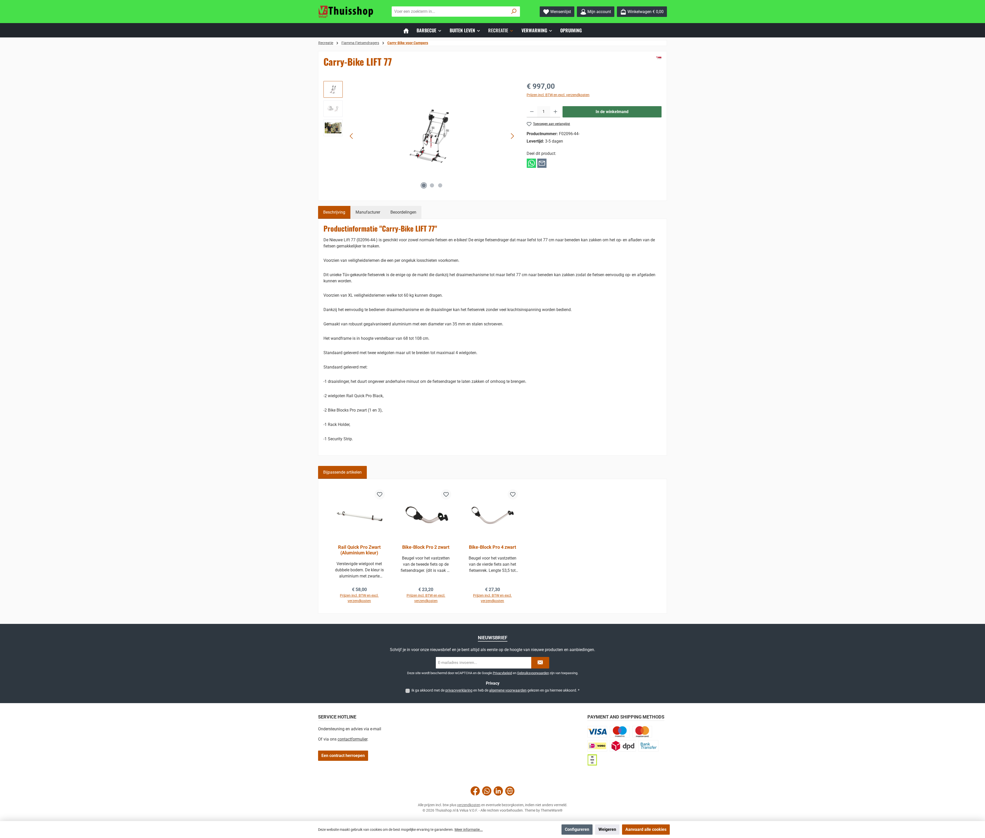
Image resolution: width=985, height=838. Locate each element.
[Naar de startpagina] (346, 11)
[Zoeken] (514, 11)
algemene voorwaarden (508, 690)
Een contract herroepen (343, 755)
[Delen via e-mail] (542, 163)
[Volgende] (512, 136)
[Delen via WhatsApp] (531, 163)
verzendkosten (468, 805)
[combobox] (450, 11)
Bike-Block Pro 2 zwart (425, 547)
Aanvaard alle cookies (645, 829)
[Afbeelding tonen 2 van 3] (432, 185)
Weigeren (607, 829)
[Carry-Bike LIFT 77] (432, 136)
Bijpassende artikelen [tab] (342, 472)
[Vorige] (352, 136)
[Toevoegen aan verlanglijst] (380, 494)
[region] (419, 136)
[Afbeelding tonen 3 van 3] (440, 185)
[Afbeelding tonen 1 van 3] (424, 185)
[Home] (406, 30)
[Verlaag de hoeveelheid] (532, 111)
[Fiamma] (659, 57)
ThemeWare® (552, 810)
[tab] (334, 212)
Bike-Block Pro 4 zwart (492, 547)
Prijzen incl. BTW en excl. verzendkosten (558, 95)
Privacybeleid (502, 673)
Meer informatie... (469, 829)
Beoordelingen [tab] (403, 212)
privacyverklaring (458, 690)
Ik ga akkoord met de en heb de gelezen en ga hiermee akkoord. (495, 690)
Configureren (577, 829)
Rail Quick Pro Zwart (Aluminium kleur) (359, 549)
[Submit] (540, 663)
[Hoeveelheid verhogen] (555, 111)
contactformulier (352, 739)
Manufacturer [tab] (368, 212)
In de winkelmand (612, 111)
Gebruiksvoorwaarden (533, 673)
